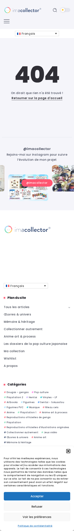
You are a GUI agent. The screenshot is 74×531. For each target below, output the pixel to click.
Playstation (14, 422)
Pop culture (41, 392)
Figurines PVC (15, 407)
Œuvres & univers (17, 437)
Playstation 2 (15, 397)
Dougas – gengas (18, 392)
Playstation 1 (28, 412)
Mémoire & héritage (19, 442)
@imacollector (37, 148)
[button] (68, 451)
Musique (34, 407)
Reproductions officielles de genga (29, 417)
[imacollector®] (23, 10)
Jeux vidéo (50, 432)
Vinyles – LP (50, 397)
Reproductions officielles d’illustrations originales (38, 427)
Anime (11, 412)
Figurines (29, 402)
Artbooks (12, 402)
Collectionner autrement (22, 432)
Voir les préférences (37, 517)
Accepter (37, 496)
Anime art (40, 437)
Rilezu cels (51, 407)
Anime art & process (54, 412)
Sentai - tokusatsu (52, 402)
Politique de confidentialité (35, 525)
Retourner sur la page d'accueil (37, 98)
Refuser (37, 507)
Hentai (33, 397)
